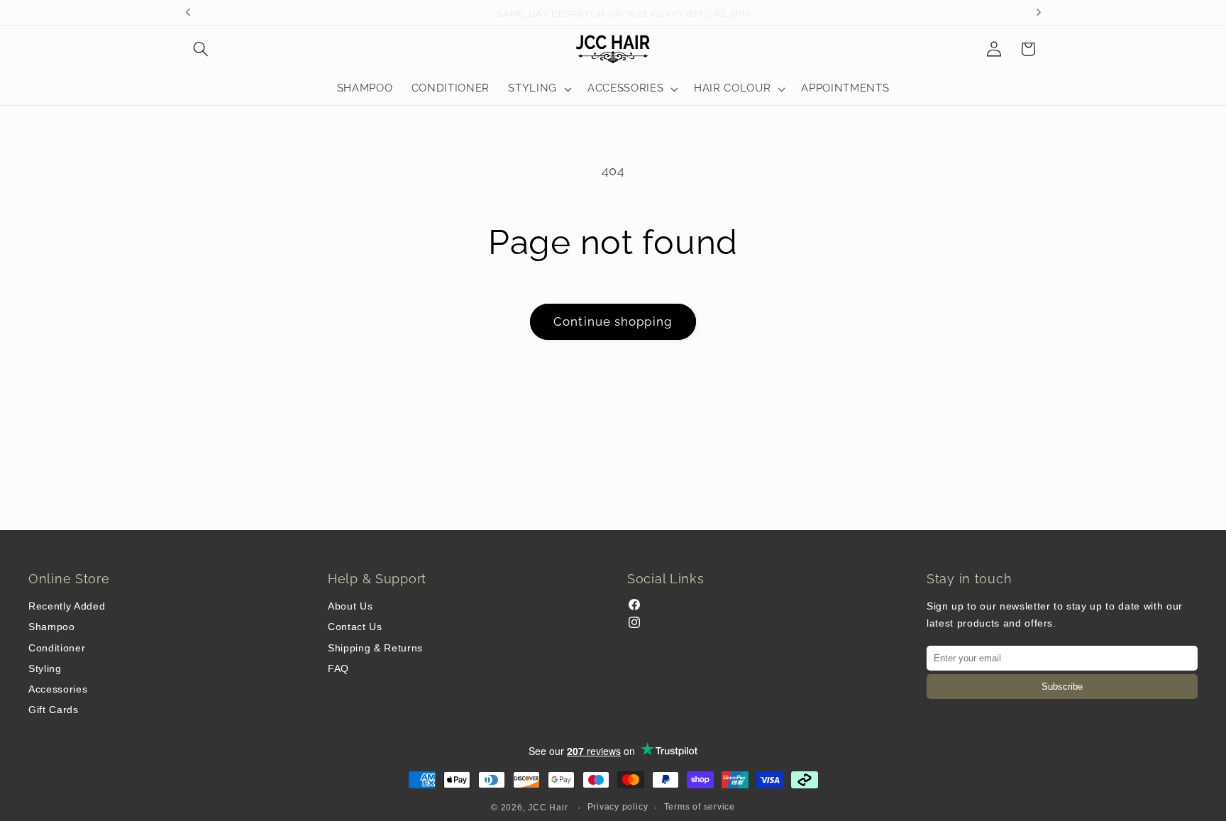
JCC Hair (548, 807)
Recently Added (66, 606)
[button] (201, 49)
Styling (45, 668)
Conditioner (56, 648)
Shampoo (51, 626)
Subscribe (1062, 686)
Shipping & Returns (375, 648)
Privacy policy (617, 807)
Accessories (57, 689)
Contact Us (355, 626)
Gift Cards (53, 709)
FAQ (338, 668)
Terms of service (699, 807)
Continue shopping (613, 321)
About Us (350, 606)
